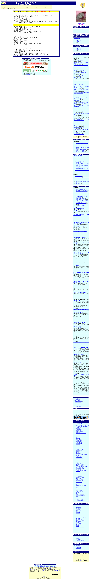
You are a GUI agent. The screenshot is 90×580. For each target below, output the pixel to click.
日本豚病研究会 (78, 522)
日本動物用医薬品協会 (79, 516)
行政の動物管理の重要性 (78, 176)
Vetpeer (77, 487)
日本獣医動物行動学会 (79, 457)
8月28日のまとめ (78, 40)
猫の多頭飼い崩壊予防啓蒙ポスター (81, 203)
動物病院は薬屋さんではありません (81, 199)
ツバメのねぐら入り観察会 (78, 77)
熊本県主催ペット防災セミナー (79, 134)
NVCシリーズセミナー (79, 482)
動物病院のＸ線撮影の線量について (81, 150)
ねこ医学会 (77, 472)
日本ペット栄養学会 (79, 443)
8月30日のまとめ (78, 39)
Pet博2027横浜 (76, 132)
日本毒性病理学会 (78, 548)
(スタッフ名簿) (42, 570)
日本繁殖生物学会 (78, 510)
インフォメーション (38, 566)
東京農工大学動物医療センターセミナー (82, 490)
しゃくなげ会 (78, 531)
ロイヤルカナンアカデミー (80, 436)
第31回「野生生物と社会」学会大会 (79, 111)
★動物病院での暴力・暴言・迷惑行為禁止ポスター (81, 309)
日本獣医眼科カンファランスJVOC (81, 433)
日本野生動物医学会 (79, 455)
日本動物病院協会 (78, 430)
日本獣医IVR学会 (78, 456)
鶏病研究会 (77, 525)
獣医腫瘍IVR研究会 (78, 478)
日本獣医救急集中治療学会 (80, 449)
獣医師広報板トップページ (4, 0)
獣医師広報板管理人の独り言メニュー (15, 0)
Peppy (76, 424)
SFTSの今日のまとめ (78, 183)
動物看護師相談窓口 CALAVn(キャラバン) (82, 500)
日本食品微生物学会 (79, 539)
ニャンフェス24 (76, 116)
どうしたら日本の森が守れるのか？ (79, 75)
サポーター (82, 560)
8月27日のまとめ (78, 41)
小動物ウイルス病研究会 (79, 465)
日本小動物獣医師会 (79, 429)
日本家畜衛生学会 (78, 508)
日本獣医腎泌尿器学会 (79, 440)
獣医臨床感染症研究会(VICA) (80, 464)
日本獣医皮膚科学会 (79, 442)
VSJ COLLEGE (78, 529)
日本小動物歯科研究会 (79, 461)
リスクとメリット (77, 167)
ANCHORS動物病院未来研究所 (80, 495)
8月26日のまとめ (78, 49)
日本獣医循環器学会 (79, 439)
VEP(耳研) (77, 462)
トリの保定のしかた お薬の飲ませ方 (81, 149)
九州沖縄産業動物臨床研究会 (80, 527)
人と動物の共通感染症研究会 (80, 540)
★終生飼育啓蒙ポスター (77, 210)
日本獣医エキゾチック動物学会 (80, 448)
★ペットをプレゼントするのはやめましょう (80, 231)
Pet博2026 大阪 (76, 100)
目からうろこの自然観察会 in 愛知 (79, 70)
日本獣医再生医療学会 (79, 450)
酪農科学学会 (78, 511)
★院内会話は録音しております (78, 312)
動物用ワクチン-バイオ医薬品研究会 (81, 517)
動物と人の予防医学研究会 (80, 467)
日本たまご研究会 (78, 523)
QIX (76, 481)
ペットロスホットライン (78, 56)
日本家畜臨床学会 (78, 507)
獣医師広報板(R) (45, 576)
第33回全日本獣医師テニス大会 (79, 127)
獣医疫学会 (77, 538)
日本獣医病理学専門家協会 (80, 468)
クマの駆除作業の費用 (78, 160)
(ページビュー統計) (57, 570)
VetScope (77, 488)
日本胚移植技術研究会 (79, 519)
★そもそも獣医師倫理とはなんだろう (79, 205)
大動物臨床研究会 (78, 518)
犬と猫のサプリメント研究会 (80, 477)
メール (82, 136)
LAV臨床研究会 (78, 471)
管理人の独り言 (77, 399)
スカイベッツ (78, 493)
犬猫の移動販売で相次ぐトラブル (81, 202)
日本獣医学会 (78, 438)
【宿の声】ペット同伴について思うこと (82, 143)
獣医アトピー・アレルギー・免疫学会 (81, 454)
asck (76, 484)
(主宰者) (43, 567)
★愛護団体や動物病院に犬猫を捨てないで (79, 237)
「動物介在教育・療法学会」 (78, 60)
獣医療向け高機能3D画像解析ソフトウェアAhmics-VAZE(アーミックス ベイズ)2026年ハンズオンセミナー (82, 426)
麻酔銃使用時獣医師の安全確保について (81, 161)
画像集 (81, 24)
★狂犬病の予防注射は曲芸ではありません (79, 292)
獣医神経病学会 (78, 444)
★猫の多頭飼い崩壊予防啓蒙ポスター (79, 208)
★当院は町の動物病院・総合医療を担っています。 (81, 342)
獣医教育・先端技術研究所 (80, 494)
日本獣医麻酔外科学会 (79, 441)
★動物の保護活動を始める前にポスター (79, 226)
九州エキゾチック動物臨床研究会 (81, 470)
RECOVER (77, 492)
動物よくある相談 (77, 400)
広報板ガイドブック (42, 565)
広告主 (35, 569)
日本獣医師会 (78, 428)
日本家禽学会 (78, 513)
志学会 (77, 496)
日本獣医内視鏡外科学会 (79, 458)
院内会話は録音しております (80, 198)
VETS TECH (77, 486)
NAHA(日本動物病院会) (79, 431)
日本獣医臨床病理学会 (79, 447)
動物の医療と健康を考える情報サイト (81, 485)
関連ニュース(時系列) (77, 38)
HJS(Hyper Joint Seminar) (79, 480)
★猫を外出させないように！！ (78, 300)
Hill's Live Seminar (78, 437)
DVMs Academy (78, 483)
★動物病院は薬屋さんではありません (79, 322)
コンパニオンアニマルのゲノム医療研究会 (82, 466)
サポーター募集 (28, 74)
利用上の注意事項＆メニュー (77, 155)
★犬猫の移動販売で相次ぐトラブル (78, 265)
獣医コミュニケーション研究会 (80, 520)
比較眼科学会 (78, 451)
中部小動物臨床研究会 (79, 469)
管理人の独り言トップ (78, 157)
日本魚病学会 (78, 530)
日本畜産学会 (78, 509)
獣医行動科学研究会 (79, 524)
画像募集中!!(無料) (81, 23)
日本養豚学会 (78, 512)
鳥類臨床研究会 (78, 432)
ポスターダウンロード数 (78, 401)
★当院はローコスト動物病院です (78, 354)
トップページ (77, 398)
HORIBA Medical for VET (79, 491)
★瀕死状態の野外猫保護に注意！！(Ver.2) (79, 303)
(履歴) (50, 568)
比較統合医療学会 (78, 453)
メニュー (79, 31)
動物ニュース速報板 (78, 402)
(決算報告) (45, 569)
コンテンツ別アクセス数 (77, 406)
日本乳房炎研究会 (78, 521)
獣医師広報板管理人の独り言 (45, 566)
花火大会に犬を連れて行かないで (81, 189)
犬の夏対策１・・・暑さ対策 (80, 151)
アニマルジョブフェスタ (79, 479)
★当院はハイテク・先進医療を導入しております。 (81, 347)
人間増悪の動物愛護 (78, 162)
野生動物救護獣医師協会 (79, 476)
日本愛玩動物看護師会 (79, 498)
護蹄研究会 (77, 526)
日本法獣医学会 (78, 452)
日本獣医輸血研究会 (79, 463)
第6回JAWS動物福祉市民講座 (78, 84)
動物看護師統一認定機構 (79, 499)
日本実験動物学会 (78, 547)
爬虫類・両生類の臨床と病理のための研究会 (82, 475)
